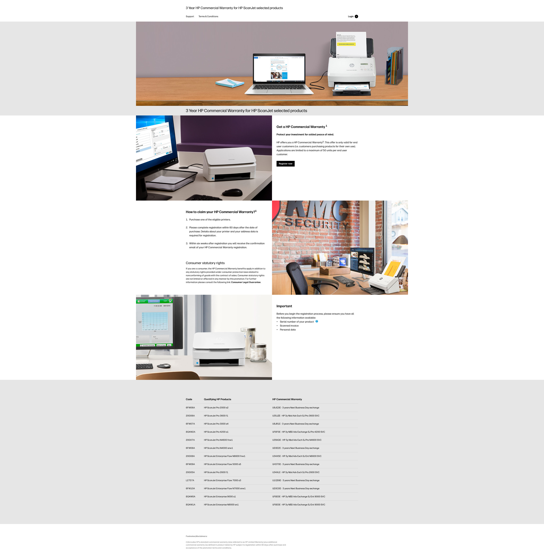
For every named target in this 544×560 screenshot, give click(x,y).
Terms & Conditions (208, 16)
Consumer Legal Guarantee (246, 282)
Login (351, 16)
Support (190, 16)
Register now (285, 163)
